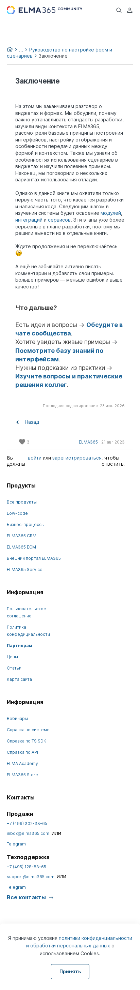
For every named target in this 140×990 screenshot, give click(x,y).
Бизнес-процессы (26, 524)
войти (34, 458)
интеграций (28, 220)
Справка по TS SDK (26, 741)
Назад (31, 422)
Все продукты (22, 502)
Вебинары (17, 718)
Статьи (14, 668)
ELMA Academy (22, 763)
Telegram (16, 843)
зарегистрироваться (77, 458)
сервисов (59, 220)
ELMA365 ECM (21, 547)
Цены (12, 656)
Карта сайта (19, 679)
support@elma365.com (30, 876)
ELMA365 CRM (21, 535)
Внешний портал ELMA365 (34, 558)
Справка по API (22, 752)
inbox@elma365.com (28, 833)
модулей (111, 213)
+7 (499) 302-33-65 (27, 823)
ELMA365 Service (24, 569)
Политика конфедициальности (28, 631)
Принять (70, 971)
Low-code (17, 513)
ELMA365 (88, 442)
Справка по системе (28, 729)
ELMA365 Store (22, 774)
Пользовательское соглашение (26, 612)
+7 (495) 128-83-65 (26, 866)
